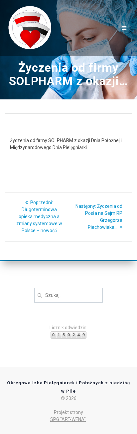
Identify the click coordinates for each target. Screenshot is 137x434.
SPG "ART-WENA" (68, 419)
